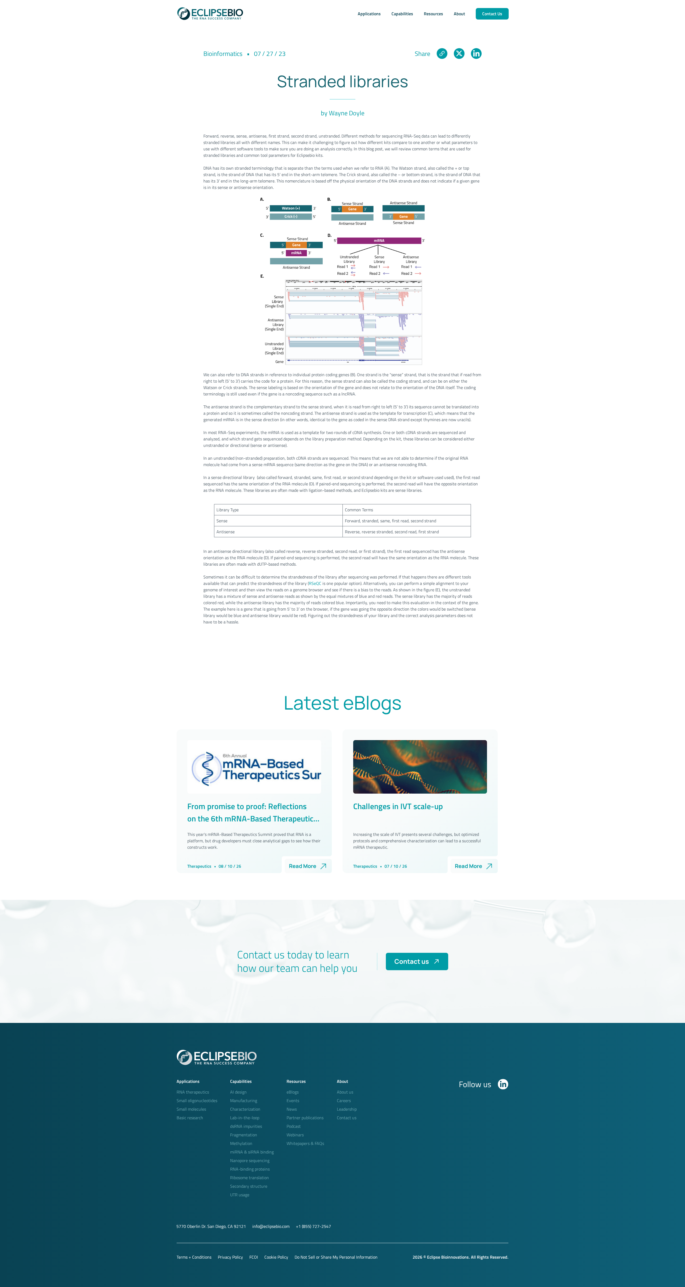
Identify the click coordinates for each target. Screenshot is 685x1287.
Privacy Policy (230, 1257)
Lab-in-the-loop (244, 1117)
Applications (369, 13)
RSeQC (315, 583)
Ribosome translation (249, 1177)
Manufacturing (243, 1100)
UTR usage (239, 1194)
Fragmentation (243, 1135)
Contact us (411, 961)
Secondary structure (248, 1186)
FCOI (253, 1257)
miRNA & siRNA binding (252, 1152)
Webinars (295, 1135)
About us (345, 1092)
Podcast (294, 1126)
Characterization (245, 1109)
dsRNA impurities (246, 1126)
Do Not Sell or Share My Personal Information (336, 1257)
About (459, 13)
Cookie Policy (276, 1257)
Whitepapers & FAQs (305, 1143)
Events (293, 1100)
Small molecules (191, 1109)
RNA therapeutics (193, 1092)
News (292, 1109)
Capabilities (402, 13)
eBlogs (293, 1092)
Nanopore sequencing (249, 1160)
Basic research (190, 1117)
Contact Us (492, 13)
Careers (344, 1100)
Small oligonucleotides (197, 1100)
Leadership (347, 1109)
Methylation (241, 1143)
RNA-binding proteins (250, 1169)
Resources (433, 13)
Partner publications (305, 1117)
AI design (238, 1092)
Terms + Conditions (194, 1257)
